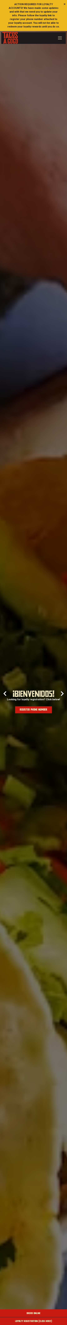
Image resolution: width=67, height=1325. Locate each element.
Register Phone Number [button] (33, 709)
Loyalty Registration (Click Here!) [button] (33, 1321)
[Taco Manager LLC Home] (10, 37)
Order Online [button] (33, 1313)
